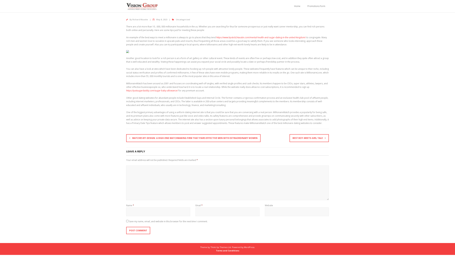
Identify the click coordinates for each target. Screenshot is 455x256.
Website (269, 205)
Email (199, 205)
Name (130, 205)
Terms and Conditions (227, 250)
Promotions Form (316, 6)
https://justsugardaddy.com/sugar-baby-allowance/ (152, 90)
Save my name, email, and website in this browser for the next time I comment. (168, 221)
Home (297, 6)
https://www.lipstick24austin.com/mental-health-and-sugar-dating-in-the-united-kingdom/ (261, 37)
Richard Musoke (140, 19)
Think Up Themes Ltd (220, 247)
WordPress (249, 247)
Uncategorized (183, 19)
